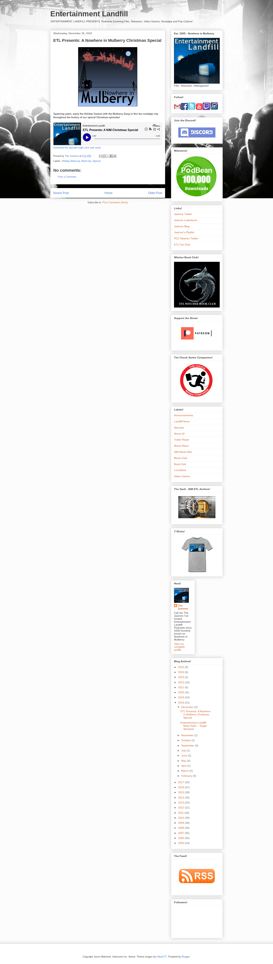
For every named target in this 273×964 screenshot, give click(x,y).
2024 (181, 672)
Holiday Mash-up (71, 161)
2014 (181, 797)
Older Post (155, 193)
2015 (181, 792)
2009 (181, 822)
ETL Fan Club (182, 244)
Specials (179, 427)
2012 (181, 807)
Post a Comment (67, 176)
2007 (181, 833)
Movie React (181, 445)
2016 (181, 787)
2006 (181, 838)
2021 (181, 687)
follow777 (162, 956)
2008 (181, 827)
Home (109, 193)
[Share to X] (108, 156)
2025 (181, 667)
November (187, 735)
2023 (181, 677)
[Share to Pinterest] (115, 156)
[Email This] (101, 156)
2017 (181, 782)
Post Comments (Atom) (115, 202)
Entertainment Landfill (89, 14)
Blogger (186, 956)
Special (96, 161)
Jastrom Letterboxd (185, 220)
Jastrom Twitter (183, 214)
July (184, 750)
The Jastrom (183, 607)
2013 (181, 802)
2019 (181, 697)
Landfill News (182, 421)
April (184, 765)
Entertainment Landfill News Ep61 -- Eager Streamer (194, 725)
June (184, 755)
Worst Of (179, 433)
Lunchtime (180, 470)
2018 (181, 702)
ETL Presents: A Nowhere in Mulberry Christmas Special (195, 714)
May (184, 760)
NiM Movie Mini (183, 451)
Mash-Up (86, 161)
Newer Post (61, 193)
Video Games (182, 476)
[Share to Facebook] (111, 156)
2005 (181, 843)
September (188, 745)
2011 (181, 812)
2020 (181, 692)
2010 (181, 817)
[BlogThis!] (104, 156)
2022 (181, 682)
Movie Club (180, 458)
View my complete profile (179, 646)
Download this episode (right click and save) (77, 147)
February (187, 775)
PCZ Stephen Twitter (186, 238)
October (186, 740)
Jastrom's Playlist (184, 232)
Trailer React (181, 439)
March (185, 770)
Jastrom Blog (181, 226)
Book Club (180, 464)
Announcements (183, 415)
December (187, 707)
